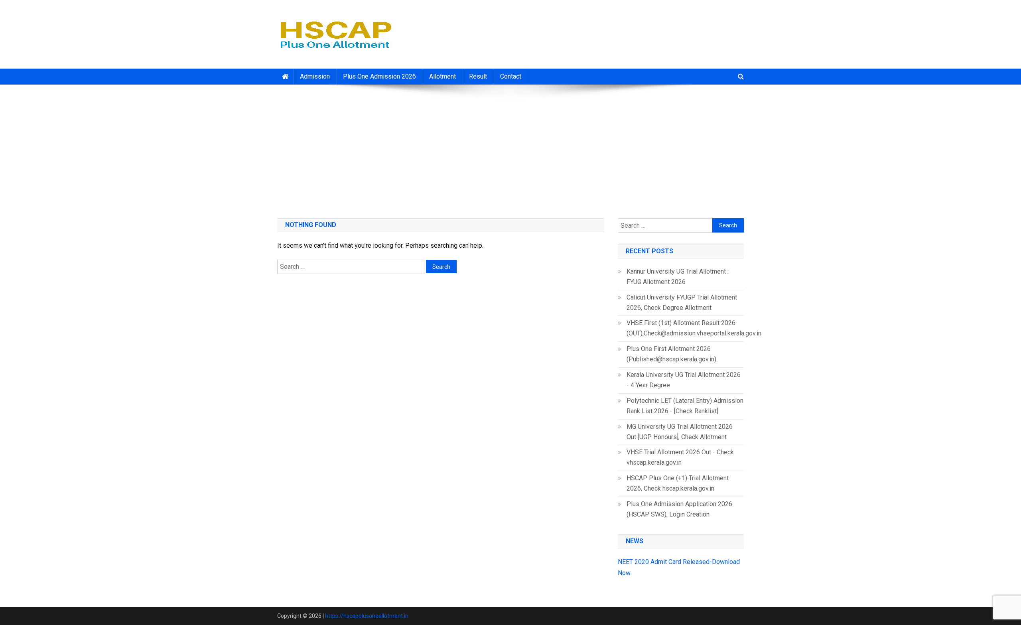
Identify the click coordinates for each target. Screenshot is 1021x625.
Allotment (442, 76)
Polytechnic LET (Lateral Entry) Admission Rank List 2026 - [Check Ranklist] (685, 406)
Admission (315, 76)
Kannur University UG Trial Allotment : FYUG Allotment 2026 (678, 277)
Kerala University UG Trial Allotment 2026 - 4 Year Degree (684, 380)
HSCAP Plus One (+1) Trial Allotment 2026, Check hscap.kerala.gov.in (678, 483)
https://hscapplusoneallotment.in (366, 616)
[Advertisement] (510, 148)
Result (478, 76)
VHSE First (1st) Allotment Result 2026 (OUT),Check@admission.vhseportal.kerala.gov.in (694, 328)
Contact (510, 76)
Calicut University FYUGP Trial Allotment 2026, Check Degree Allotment (682, 303)
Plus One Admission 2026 (379, 76)
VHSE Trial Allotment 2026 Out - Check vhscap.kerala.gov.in (680, 457)
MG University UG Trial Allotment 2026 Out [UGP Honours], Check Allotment (680, 432)
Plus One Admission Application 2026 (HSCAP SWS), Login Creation (679, 509)
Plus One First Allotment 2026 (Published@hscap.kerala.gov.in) (671, 354)
